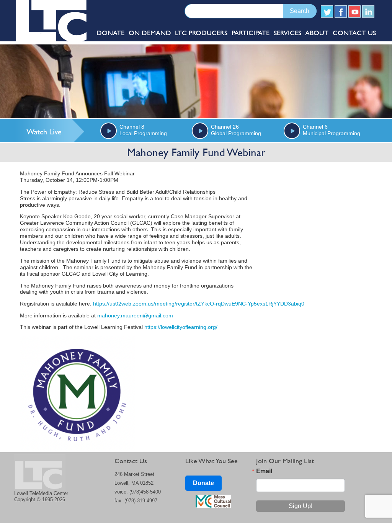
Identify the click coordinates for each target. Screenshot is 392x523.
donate (110, 33)
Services (287, 33)
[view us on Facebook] (341, 11)
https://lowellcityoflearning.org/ (180, 327)
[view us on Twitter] (327, 11)
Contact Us (354, 33)
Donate (203, 483)
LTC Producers (201, 33)
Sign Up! (300, 506)
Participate (251, 33)
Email (264, 471)
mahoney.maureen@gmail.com (135, 316)
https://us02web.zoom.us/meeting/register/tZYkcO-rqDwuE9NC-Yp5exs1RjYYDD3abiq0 (198, 304)
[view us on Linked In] (368, 11)
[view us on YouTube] (354, 11)
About (316, 33)
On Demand (150, 33)
